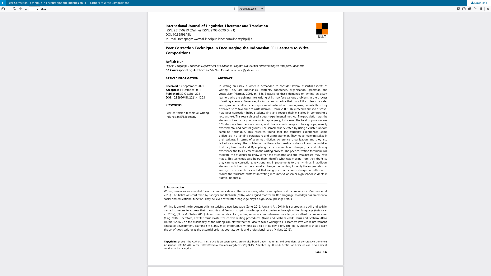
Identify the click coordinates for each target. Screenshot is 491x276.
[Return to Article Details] (3, 3)
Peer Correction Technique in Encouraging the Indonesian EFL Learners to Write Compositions (68, 3)
